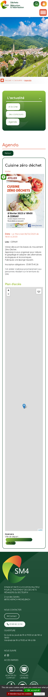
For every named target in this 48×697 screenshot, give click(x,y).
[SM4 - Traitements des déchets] (12, 8)
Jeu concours (15, 114)
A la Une (13, 106)
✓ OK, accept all (32, 690)
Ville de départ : (12, 536)
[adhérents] (44, 3)
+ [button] (8, 290)
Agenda (27, 80)
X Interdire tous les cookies (19, 694)
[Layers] (38, 291)
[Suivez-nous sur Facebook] (5, 655)
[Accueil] (2, 80)
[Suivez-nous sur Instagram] (7, 655)
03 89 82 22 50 (16, 624)
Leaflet (40, 530)
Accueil (8, 80)
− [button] (8, 294)
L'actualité (18, 80)
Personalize (39, 694)
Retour (8, 153)
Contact (13, 616)
